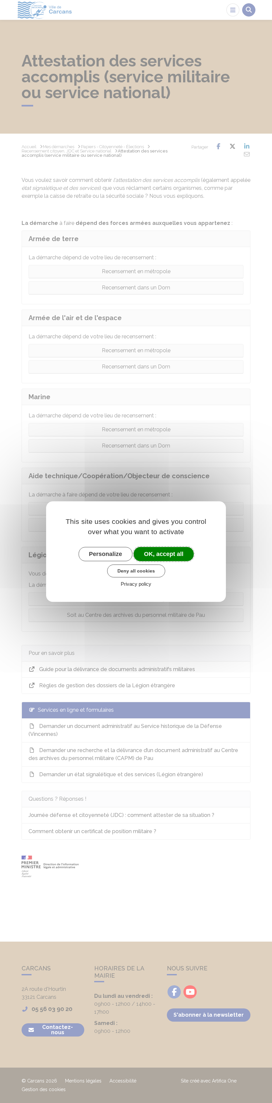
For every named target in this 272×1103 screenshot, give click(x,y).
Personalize (105, 553)
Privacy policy (136, 584)
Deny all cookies (136, 570)
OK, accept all (163, 553)
